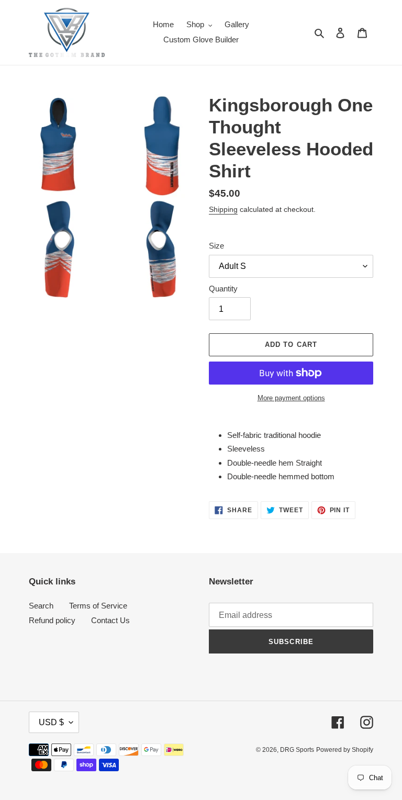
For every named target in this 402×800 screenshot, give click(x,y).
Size (216, 245)
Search (41, 605)
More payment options (291, 398)
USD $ (51, 722)
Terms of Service (98, 605)
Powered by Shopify (344, 749)
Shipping (223, 209)
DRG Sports (297, 749)
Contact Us (110, 620)
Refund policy (52, 620)
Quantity (223, 288)
